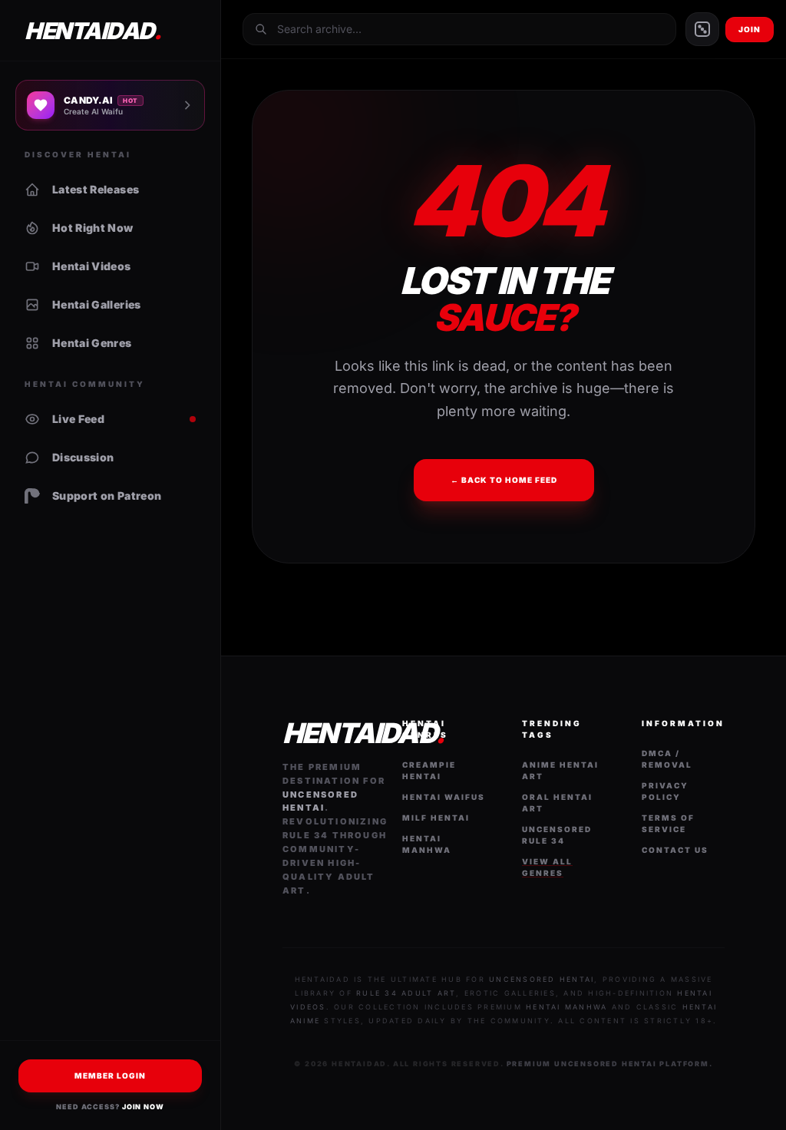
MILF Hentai (436, 817)
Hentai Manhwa (426, 844)
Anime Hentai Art (560, 770)
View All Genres (547, 867)
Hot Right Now (93, 227)
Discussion (83, 457)
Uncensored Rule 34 (557, 834)
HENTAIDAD (92, 31)
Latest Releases (95, 189)
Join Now (143, 1106)
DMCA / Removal (667, 758)
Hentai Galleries (96, 304)
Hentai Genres (92, 342)
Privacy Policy (665, 791)
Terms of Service (668, 823)
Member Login (110, 1075)
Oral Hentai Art (557, 802)
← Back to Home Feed (504, 479)
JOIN (749, 29)
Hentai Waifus (443, 796)
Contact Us (675, 849)
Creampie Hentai (429, 770)
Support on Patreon (106, 495)
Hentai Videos (91, 266)
